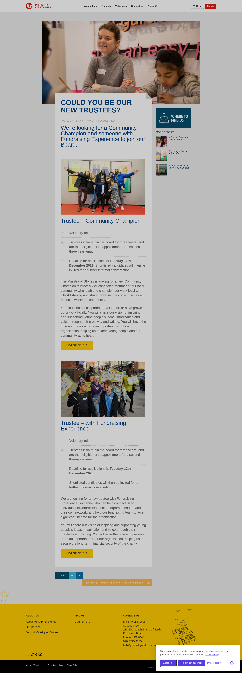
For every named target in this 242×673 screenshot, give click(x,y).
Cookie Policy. (212, 654)
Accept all (168, 663)
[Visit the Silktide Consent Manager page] (232, 663)
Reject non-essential (192, 663)
